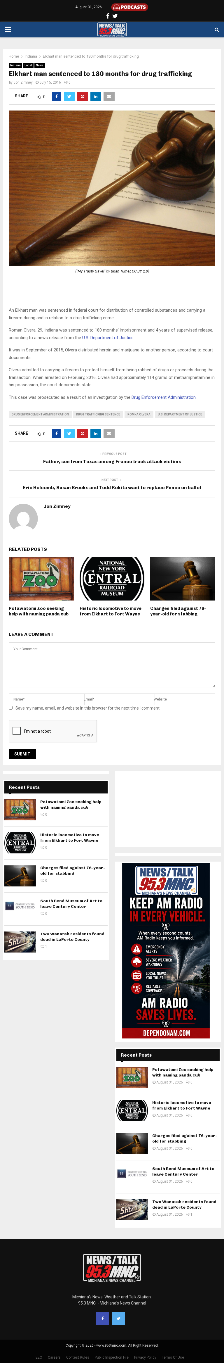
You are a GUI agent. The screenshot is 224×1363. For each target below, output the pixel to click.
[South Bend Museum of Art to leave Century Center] (20, 908)
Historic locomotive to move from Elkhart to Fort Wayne (110, 611)
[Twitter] (118, 1318)
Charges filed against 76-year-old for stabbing (178, 611)
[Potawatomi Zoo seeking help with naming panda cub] (20, 809)
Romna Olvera (138, 414)
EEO (39, 1357)
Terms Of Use (173, 1357)
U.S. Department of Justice (108, 337)
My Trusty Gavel (91, 271)
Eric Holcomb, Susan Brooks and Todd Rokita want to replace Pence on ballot (112, 487)
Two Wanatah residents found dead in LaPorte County (72, 936)
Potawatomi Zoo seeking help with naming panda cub (39, 611)
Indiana (15, 65)
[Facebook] (102, 1318)
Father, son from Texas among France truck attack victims (112, 461)
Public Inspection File (112, 1357)
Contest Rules (77, 1357)
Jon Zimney (23, 82)
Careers (54, 1357)
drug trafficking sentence (98, 414)
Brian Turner (120, 271)
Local (28, 65)
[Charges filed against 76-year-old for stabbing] (20, 875)
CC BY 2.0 (140, 271)
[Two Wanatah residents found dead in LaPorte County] (20, 942)
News (39, 65)
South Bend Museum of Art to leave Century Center (71, 903)
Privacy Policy (145, 1357)
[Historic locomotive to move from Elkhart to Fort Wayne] (20, 842)
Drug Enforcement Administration (164, 397)
